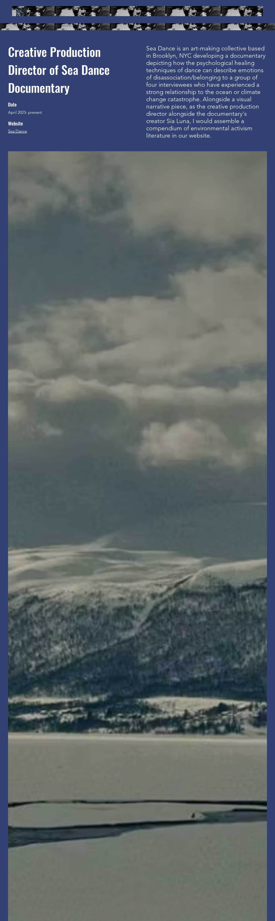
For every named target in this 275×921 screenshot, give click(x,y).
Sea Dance (17, 131)
